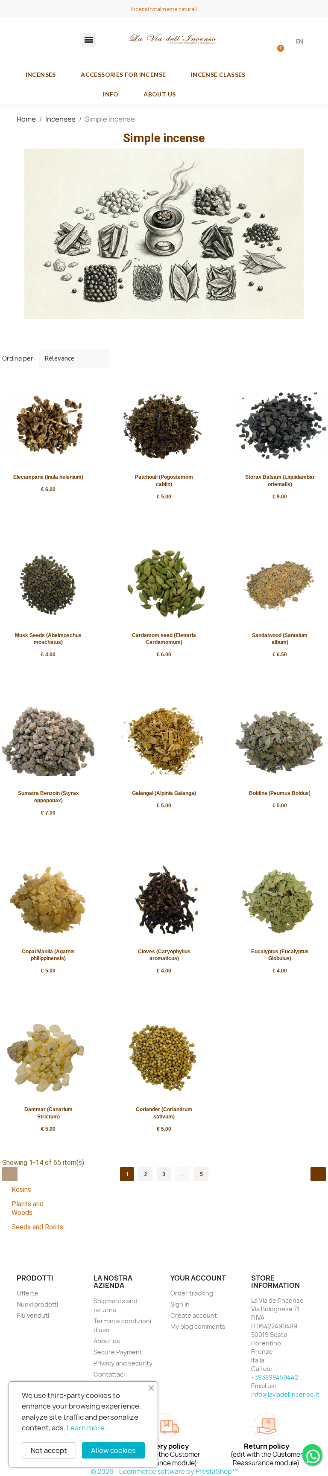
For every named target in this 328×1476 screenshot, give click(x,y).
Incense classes (218, 74)
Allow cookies (113, 1450)
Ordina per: (18, 358)
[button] (89, 40)
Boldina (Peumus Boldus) (279, 793)
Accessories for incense (123, 74)
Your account (198, 1278)
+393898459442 (274, 1377)
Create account (193, 1315)
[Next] (318, 1174)
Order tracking (191, 1293)
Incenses (41, 74)
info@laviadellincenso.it (285, 1394)
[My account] (255, 42)
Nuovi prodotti (37, 1304)
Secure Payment (118, 1352)
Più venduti (33, 1315)
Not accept (49, 1450)
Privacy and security (123, 1363)
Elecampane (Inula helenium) (48, 477)
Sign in (180, 1304)
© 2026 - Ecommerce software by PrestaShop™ (164, 1471)
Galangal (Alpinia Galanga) (164, 793)
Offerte (27, 1293)
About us (160, 94)
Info (111, 94)
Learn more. (86, 1427)
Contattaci (109, 1374)
